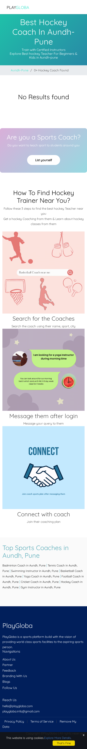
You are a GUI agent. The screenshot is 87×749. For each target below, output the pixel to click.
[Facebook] (2, 695)
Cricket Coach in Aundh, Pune (40, 582)
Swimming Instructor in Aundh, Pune (34, 571)
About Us (8, 659)
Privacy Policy (14, 721)
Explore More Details (57, 738)
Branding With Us (14, 676)
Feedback (9, 670)
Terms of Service (41, 721)
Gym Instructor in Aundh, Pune (40, 587)
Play (18, 7)
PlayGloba (17, 625)
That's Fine (64, 743)
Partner (7, 665)
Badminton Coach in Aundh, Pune (24, 565)
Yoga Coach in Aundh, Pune (41, 576)
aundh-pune (19, 70)
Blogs (6, 682)
